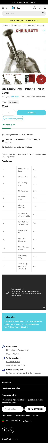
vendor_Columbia (9, 157)
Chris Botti (14, 96)
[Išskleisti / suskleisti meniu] (3, 7)
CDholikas (13, 439)
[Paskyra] (37, 7)
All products (16, 25)
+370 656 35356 (13, 361)
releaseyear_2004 (24, 154)
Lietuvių (26, 421)
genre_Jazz (12, 154)
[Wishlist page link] (39, 8)
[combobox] (24, 13)
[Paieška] (43, 13)
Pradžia (5, 25)
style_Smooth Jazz (39, 154)
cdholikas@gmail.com (15, 365)
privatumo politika (32, 415)
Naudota (14, 102)
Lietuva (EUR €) (11, 420)
